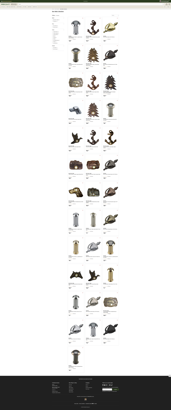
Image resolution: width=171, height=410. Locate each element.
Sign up (115, 389)
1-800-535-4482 (54, 385)
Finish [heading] (53, 29)
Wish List (70, 386)
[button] (115, 15)
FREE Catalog (71, 387)
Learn (165, 6)
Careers (87, 386)
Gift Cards (70, 384)
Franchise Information (89, 387)
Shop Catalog (71, 390)
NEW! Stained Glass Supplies (85, 1)
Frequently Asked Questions (56, 392)
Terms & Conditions (82, 403)
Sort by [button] (113, 15)
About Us (87, 384)
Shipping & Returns (55, 391)
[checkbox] (52, 19)
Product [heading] (53, 45)
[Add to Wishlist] (83, 18)
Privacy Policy (114, 391)
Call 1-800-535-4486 (165, 1)
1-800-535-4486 (54, 388)
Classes (168, 6)
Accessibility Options (89, 403)
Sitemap (95, 403)
